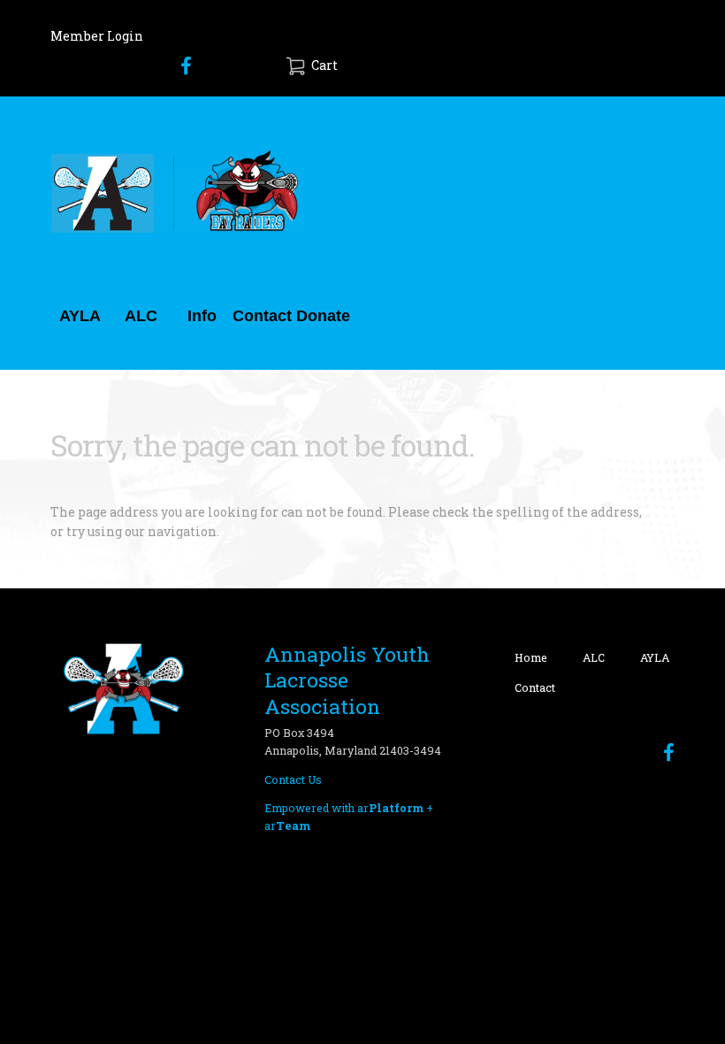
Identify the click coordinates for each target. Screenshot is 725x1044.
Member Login (96, 35)
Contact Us (293, 779)
